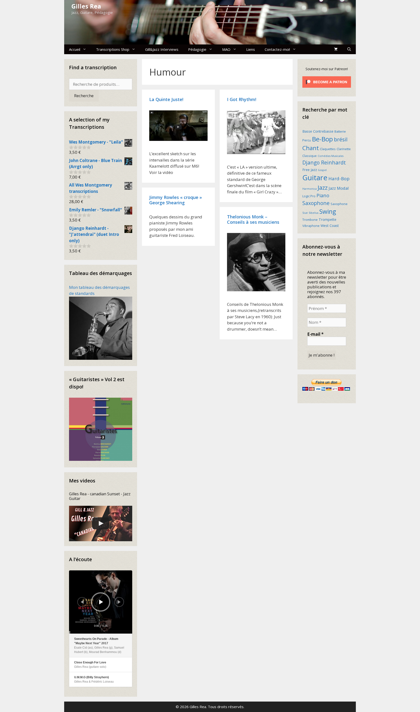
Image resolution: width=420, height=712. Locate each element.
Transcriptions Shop (112, 49)
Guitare (314, 177)
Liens (250, 49)
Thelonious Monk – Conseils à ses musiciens (253, 219)
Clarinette (344, 149)
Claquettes (328, 149)
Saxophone (316, 202)
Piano (322, 195)
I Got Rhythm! (241, 99)
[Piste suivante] (119, 602)
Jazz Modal (339, 188)
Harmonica (309, 188)
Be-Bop (322, 139)
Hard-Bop (339, 178)
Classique (309, 156)
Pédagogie (197, 49)
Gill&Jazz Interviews (161, 49)
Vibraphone (311, 225)
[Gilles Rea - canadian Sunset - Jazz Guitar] (100, 523)
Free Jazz (309, 169)
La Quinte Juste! (166, 99)
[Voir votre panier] (335, 49)
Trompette (327, 219)
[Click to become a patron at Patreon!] (326, 88)
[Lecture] (101, 602)
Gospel (322, 170)
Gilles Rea (86, 6)
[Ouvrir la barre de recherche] (349, 49)
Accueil (74, 49)
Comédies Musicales (330, 156)
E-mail (315, 334)
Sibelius (313, 212)
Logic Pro (308, 196)
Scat (305, 212)
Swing (327, 211)
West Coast (330, 225)
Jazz (323, 187)
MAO (226, 49)
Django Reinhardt (324, 162)
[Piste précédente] (82, 602)
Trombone (310, 219)
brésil (341, 139)
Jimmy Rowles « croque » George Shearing (175, 200)
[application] (100, 602)
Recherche (84, 95)
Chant (310, 148)
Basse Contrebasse (317, 131)
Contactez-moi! (277, 49)
